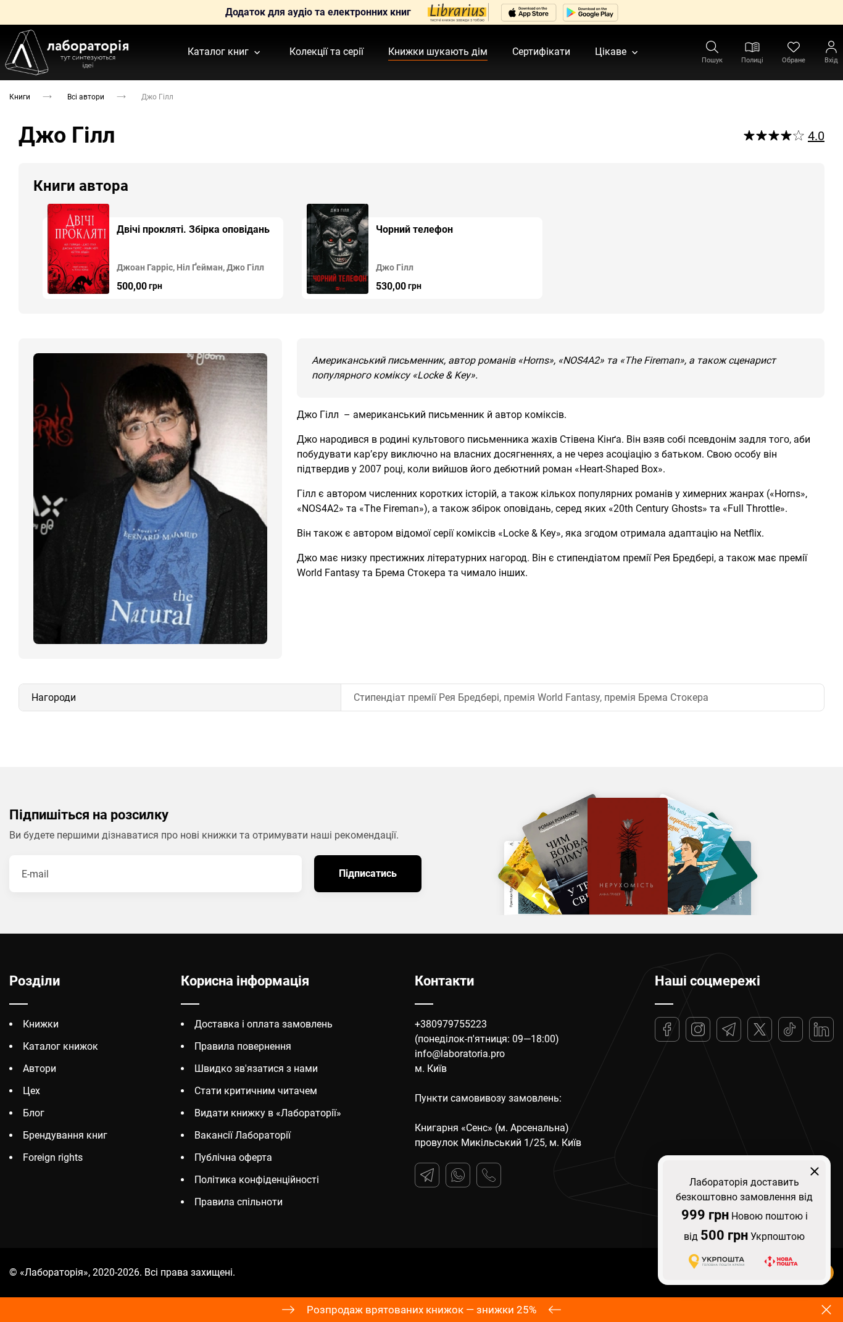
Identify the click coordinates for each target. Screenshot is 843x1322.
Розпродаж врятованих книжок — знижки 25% (421, 1309)
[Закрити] (814, 1171)
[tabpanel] (163, 251)
